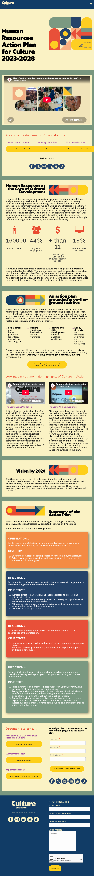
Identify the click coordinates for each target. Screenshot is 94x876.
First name (55, 739)
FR (91, 4)
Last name (55, 747)
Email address (56, 755)
